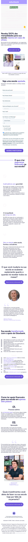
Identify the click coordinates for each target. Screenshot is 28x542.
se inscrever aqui (8, 412)
